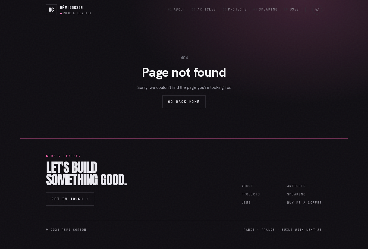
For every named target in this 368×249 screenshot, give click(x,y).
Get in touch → (70, 199)
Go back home (184, 101)
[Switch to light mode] (317, 10)
